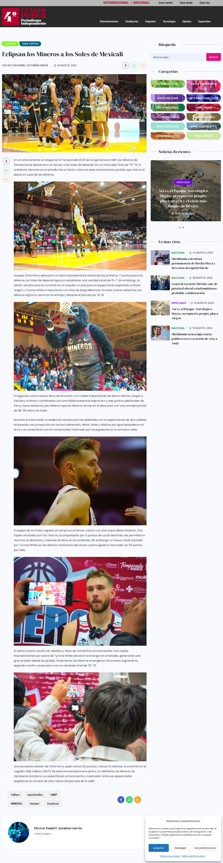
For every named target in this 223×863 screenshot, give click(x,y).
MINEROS (16, 803)
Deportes (150, 21)
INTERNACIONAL (116, 3)
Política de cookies (170, 856)
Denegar (180, 848)
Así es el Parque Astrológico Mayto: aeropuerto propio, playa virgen (195, 313)
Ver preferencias (205, 848)
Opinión (186, 21)
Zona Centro (204, 126)
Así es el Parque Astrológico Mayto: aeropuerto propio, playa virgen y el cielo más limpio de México (183, 198)
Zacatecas (53, 803)
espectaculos (35, 794)
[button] (180, 227)
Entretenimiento (109, 21)
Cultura (15, 794)
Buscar (213, 57)
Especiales (204, 21)
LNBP (54, 794)
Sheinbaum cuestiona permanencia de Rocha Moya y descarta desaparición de (194, 263)
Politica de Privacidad (193, 856)
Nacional (168, 107)
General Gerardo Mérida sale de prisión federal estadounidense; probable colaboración (195, 288)
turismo (34, 803)
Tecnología (169, 21)
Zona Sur (203, 135)
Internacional (204, 98)
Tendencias (131, 21)
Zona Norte (168, 135)
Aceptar (158, 848)
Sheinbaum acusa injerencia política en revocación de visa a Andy (194, 338)
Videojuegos (168, 126)
